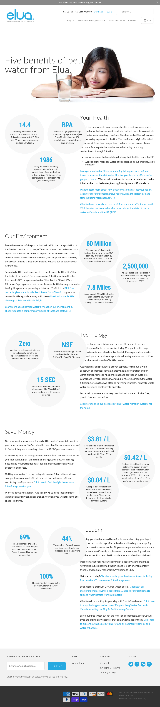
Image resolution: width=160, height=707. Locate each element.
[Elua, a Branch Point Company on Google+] (143, 664)
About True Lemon (117, 20)
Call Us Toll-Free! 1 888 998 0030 (77, 12)
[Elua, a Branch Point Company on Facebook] (137, 664)
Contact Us (133, 20)
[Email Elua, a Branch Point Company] (149, 664)
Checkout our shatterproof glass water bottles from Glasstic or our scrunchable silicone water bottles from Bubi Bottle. (115, 590)
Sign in (109, 12)
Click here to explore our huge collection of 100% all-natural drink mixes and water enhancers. (117, 623)
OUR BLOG (98, 12)
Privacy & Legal (108, 672)
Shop (69, 20)
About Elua (78, 662)
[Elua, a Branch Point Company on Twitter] (130, 664)
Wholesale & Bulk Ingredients (90, 20)
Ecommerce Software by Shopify (132, 698)
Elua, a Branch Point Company (138, 692)
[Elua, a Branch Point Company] (24, 15)
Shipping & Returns (110, 667)
